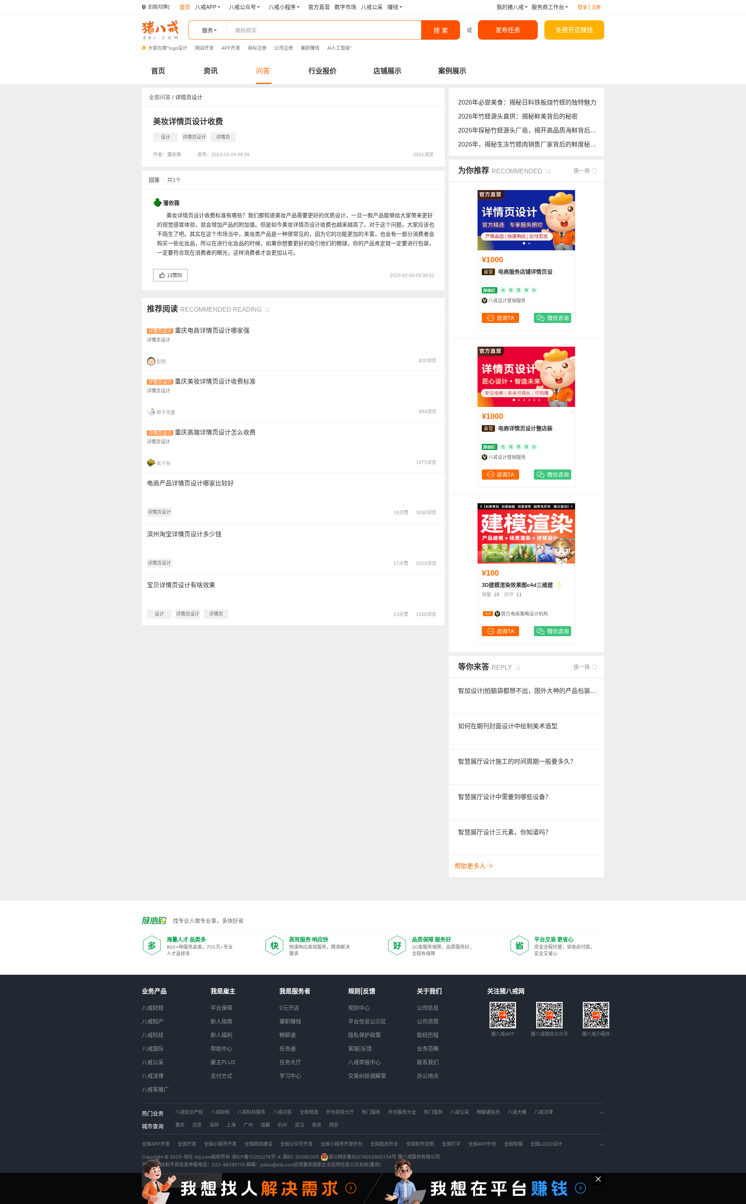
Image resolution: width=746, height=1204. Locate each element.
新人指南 (221, 1021)
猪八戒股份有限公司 (419, 1157)
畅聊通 (287, 1034)
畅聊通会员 (488, 1112)
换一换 (582, 171)
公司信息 (428, 1007)
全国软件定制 (420, 1144)
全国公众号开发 (296, 1144)
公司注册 (283, 48)
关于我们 (429, 991)
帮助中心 (221, 1048)
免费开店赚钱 (574, 30)
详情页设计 (188, 97)
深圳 (214, 1125)
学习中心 (290, 1075)
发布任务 (507, 30)
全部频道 (309, 1112)
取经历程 (428, 1034)
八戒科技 (153, 1034)
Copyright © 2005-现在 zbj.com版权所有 (186, 1157)
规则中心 (359, 1007)
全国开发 (187, 1144)
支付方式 (221, 1075)
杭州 (282, 1125)
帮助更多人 (471, 866)
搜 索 (441, 30)
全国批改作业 (384, 1144)
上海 (231, 1125)
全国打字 (451, 1144)
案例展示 (452, 71)
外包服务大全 (402, 1112)
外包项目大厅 (340, 1112)
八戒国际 (153, 1048)
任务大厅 (290, 1062)
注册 (596, 7)
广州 (248, 1125)
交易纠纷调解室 (367, 1075)
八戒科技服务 (251, 1112)
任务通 (287, 1048)
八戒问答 (282, 1112)
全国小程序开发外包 (342, 1144)
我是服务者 (294, 991)
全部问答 (160, 97)
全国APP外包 (482, 1144)
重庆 (180, 1125)
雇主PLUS (223, 1062)
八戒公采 (153, 1062)
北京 (197, 1125)
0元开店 (289, 1007)
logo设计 (178, 48)
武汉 (299, 1125)
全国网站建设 (258, 1144)
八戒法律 (153, 1075)
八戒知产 (153, 1021)
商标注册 (257, 48)
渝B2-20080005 (300, 1157)
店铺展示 (387, 71)
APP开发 (230, 48)
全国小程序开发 (220, 1144)
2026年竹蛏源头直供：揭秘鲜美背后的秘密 (518, 116)
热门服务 (371, 1112)
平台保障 (221, 1007)
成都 (265, 1125)
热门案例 (433, 1112)
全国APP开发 (156, 1144)
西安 (333, 1125)
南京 (316, 1125)
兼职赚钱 (310, 48)
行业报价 (322, 71)
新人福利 (221, 1034)
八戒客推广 (155, 1089)
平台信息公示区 (367, 1021)
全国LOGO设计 (546, 1144)
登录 (582, 7)
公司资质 (428, 1021)
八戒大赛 (517, 1112)
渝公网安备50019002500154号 (362, 1157)
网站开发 (204, 48)
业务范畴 (428, 1048)
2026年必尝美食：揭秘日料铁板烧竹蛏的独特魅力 (527, 102)
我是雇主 (223, 991)
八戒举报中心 (364, 1062)
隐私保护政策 (364, 1034)
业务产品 (154, 991)
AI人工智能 (338, 48)
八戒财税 (153, 1007)
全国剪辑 (513, 1144)
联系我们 (428, 1062)
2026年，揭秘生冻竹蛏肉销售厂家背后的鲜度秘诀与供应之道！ (546, 144)
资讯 (211, 71)
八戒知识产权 (189, 1112)
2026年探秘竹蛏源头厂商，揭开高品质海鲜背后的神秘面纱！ (542, 130)
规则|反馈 (361, 991)
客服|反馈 (360, 1048)
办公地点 (428, 1075)
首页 (158, 71)
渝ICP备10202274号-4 (256, 1157)
